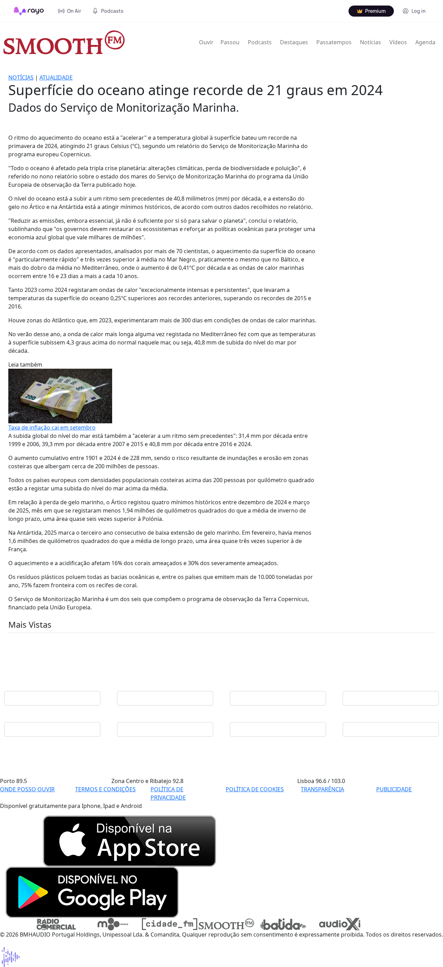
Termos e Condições (105, 789)
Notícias (370, 42)
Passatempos (334, 42)
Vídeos (398, 42)
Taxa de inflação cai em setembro (52, 427)
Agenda (425, 42)
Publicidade (394, 789)
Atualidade (56, 77)
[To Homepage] (28, 11)
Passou (229, 42)
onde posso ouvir (27, 789)
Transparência (322, 789)
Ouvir (206, 42)
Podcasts (260, 42)
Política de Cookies (255, 789)
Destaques (294, 42)
